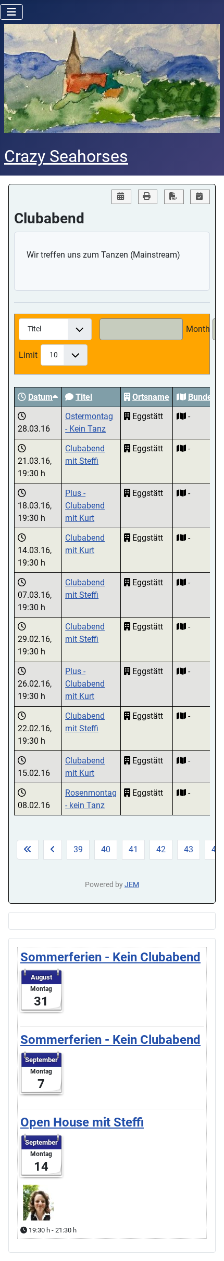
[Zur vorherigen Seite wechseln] (52, 850)
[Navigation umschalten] (11, 12)
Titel (84, 397)
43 (188, 849)
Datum (40, 397)
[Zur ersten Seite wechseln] (28, 850)
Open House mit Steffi (82, 1122)
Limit (28, 355)
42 (161, 849)
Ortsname (150, 397)
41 (133, 849)
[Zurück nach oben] (206, 1242)
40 (105, 849)
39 (78, 849)
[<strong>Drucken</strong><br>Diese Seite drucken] (148, 197)
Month (198, 329)
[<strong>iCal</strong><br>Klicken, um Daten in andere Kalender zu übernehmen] (200, 197)
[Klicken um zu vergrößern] (38, 1201)
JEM (132, 884)
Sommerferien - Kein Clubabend (110, 957)
